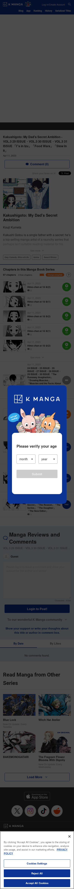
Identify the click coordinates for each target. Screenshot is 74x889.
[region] (37, 860)
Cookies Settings (37, 863)
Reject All (37, 873)
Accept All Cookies (37, 883)
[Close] (69, 836)
